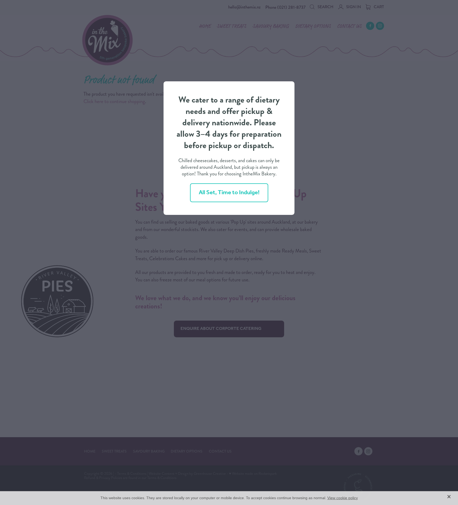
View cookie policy (342, 498)
